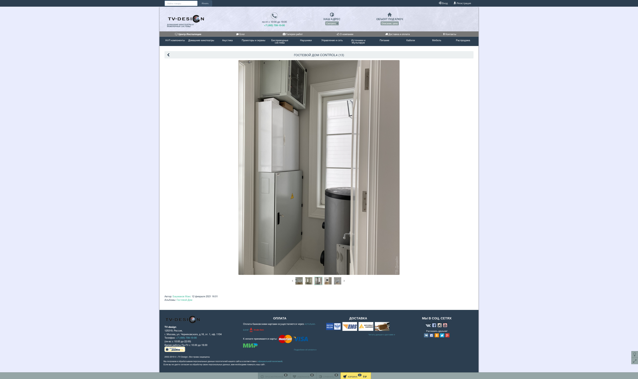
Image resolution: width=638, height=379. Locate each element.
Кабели (410, 40)
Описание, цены (390, 23)
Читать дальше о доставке (381, 334)
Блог (242, 34)
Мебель (436, 40)
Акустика (227, 40)
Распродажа (463, 40)
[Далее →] (319, 167)
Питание (384, 40)
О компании (346, 34)
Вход (444, 3)
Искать (205, 3)
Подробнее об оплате (304, 349)
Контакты (450, 34)
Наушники (306, 40)
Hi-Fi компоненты (175, 40)
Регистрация (463, 3)
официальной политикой (270, 361)
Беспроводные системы (279, 41)
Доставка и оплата (399, 34)
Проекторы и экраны (253, 40)
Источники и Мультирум (358, 41)
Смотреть (331, 23)
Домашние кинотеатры (201, 40)
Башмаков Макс (182, 296)
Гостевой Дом (184, 299)
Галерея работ (294, 34)
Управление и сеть (332, 40)
